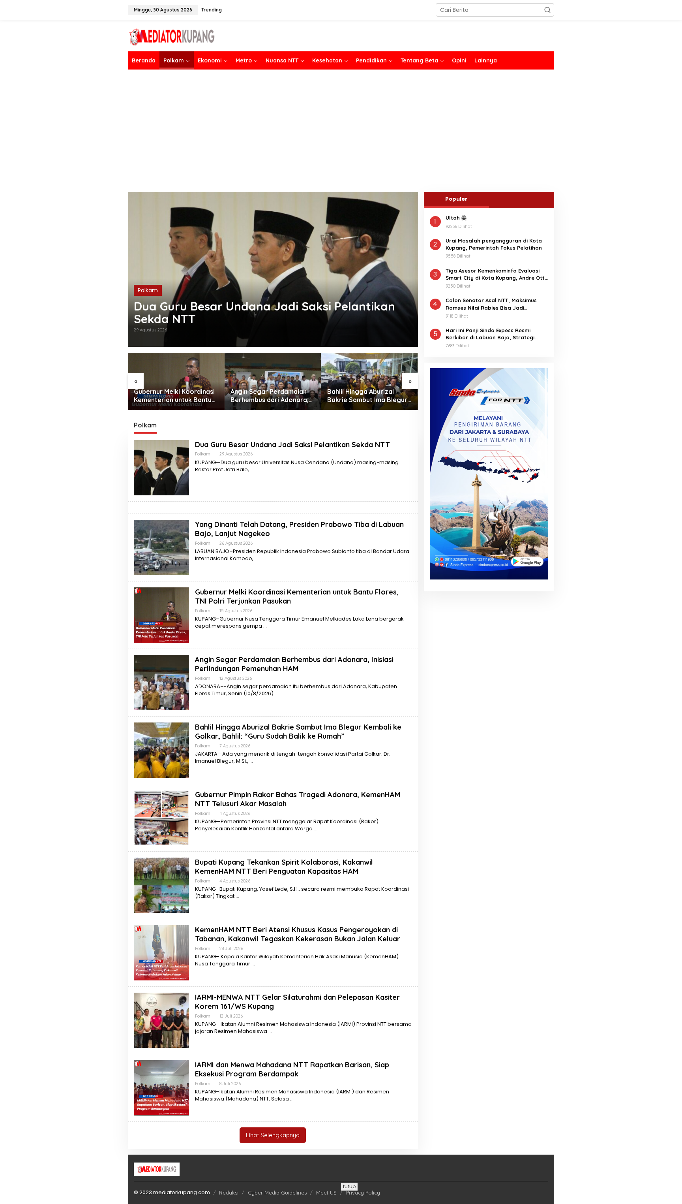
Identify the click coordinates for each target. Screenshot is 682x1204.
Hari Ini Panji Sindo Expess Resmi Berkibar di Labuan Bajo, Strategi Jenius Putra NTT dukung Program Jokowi (491, 334)
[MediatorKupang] (197, 36)
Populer (456, 199)
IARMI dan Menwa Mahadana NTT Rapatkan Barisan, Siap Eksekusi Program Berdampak (292, 1069)
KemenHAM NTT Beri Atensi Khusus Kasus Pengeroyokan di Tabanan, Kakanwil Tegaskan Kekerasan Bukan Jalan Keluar (297, 934)
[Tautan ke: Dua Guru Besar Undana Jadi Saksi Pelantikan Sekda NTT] (273, 269)
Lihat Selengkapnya (273, 1135)
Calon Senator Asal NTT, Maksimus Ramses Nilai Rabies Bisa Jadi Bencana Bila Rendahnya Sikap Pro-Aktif (493, 304)
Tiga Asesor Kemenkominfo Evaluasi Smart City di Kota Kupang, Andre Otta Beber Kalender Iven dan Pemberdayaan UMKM (497, 274)
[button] (547, 10)
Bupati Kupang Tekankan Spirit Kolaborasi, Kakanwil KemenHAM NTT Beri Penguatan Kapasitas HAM (284, 867)
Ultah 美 (456, 217)
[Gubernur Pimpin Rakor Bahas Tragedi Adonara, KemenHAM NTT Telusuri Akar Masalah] (315, 828)
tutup (349, 1186)
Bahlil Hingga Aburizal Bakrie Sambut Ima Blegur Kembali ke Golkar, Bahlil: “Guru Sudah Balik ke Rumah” (367, 396)
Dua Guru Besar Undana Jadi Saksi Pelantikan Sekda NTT (264, 312)
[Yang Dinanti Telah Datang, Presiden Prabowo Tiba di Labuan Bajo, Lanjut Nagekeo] (256, 558)
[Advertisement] (341, 130)
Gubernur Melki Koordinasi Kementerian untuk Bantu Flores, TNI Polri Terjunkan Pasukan (174, 396)
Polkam (148, 290)
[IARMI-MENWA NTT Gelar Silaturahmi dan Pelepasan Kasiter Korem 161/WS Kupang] (270, 1031)
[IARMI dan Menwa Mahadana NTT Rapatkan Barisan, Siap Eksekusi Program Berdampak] (292, 1098)
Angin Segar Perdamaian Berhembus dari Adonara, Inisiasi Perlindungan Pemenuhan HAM (269, 396)
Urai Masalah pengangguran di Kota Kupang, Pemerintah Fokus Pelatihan (494, 244)
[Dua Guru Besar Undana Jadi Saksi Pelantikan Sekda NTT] (252, 469)
